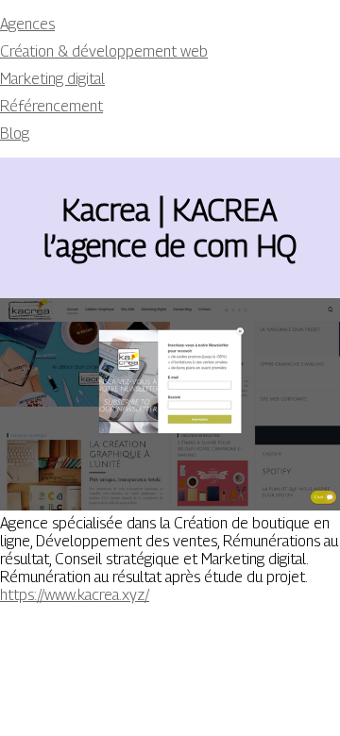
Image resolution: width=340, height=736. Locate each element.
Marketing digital (52, 79)
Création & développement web (104, 51)
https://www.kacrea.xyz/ (74, 595)
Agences (27, 24)
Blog (14, 133)
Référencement (51, 106)
